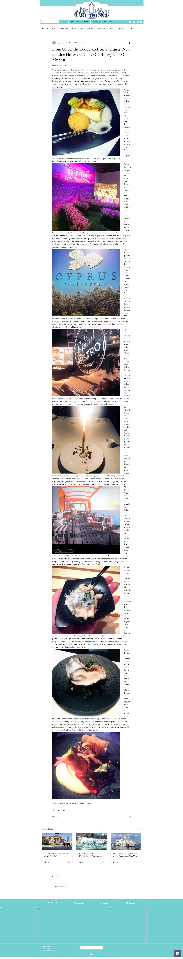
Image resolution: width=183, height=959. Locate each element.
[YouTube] (141, 22)
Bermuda (121, 28)
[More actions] (129, 42)
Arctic (74, 28)
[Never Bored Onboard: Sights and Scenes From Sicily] (57, 841)
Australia (90, 28)
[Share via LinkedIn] (64, 810)
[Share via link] (69, 810)
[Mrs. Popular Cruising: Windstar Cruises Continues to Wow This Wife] (126, 841)
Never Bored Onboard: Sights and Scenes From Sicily (56, 854)
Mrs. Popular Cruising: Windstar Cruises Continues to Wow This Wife (125, 854)
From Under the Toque (60, 803)
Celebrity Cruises (85, 803)
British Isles (101, 28)
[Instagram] (134, 22)
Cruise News (74, 803)
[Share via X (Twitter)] (59, 810)
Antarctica (64, 28)
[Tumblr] (137, 22)
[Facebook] (130, 22)
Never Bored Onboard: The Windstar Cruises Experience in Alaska (90, 854)
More (130, 28)
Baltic (112, 28)
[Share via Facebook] (53, 810)
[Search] (57, 21)
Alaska (54, 28)
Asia (81, 28)
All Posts (45, 28)
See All (139, 829)
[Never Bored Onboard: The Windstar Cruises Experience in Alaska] (91, 841)
